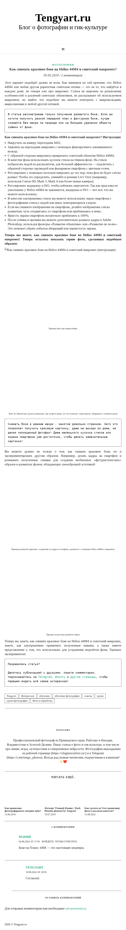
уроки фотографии (17, 700)
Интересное (27, 696)
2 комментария (71, 75)
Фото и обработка (42, 700)
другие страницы (83, 676)
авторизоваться (75, 908)
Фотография (63, 64)
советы (88, 696)
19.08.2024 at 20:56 (36, 872)
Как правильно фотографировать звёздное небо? (23, 809)
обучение (44, 696)
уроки (100, 696)
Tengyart (11, 696)
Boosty (60, 676)
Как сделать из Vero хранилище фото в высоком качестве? (102, 809)
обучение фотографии (67, 696)
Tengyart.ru (63, 18)
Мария (25, 837)
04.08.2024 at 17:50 (29, 841)
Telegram (45, 676)
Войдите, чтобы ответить (59, 841)
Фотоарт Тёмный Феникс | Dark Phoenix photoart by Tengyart (63, 809)
